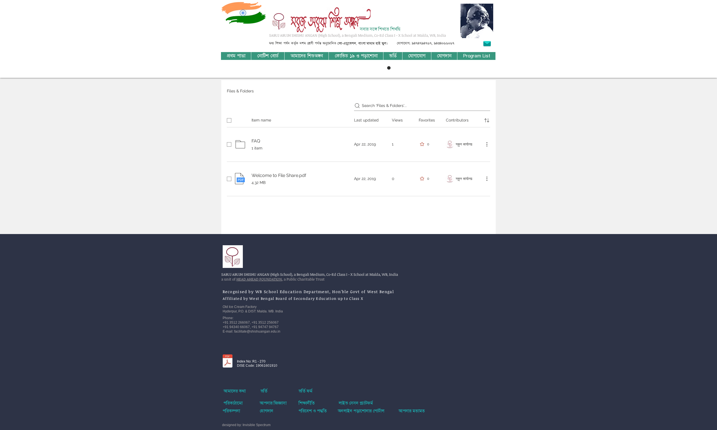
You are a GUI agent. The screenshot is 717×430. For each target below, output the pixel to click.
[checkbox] (229, 120)
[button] (306, 56)
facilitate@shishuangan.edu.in (257, 331)
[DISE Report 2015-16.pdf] (227, 361)
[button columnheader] (486, 120)
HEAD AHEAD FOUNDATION (259, 279)
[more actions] (486, 144)
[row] (358, 119)
